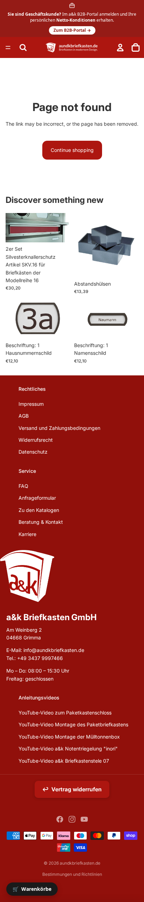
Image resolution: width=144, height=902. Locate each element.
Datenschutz (33, 452)
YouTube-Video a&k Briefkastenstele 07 (64, 761)
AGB (24, 416)
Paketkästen (50, 67)
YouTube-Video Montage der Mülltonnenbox (69, 737)
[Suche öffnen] (23, 47)
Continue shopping (72, 150)
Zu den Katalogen (39, 510)
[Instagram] (72, 819)
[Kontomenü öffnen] (120, 47)
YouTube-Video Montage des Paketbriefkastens (73, 724)
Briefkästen (18, 67)
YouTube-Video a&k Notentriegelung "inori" (68, 748)
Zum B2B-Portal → (72, 30)
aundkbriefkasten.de (80, 863)
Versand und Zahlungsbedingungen (59, 428)
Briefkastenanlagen (112, 67)
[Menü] (8, 48)
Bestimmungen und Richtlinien (72, 874)
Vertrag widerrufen (72, 789)
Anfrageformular (37, 498)
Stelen (77, 67)
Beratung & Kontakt (41, 522)
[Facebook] (60, 819)
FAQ (23, 486)
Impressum (31, 404)
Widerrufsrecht (36, 440)
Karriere (27, 534)
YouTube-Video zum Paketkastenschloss (65, 713)
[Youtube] (84, 819)
